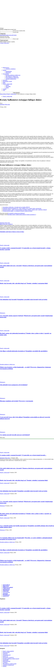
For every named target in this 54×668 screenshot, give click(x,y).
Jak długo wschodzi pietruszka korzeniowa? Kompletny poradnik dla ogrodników (24, 351)
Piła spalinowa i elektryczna (12, 76)
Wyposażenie (6, 73)
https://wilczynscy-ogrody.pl (6, 224)
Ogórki (7, 85)
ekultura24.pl (6, 596)
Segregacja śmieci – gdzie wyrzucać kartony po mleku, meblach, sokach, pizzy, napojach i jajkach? (25, 209)
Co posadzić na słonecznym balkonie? (16, 213)
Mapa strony (6, 586)
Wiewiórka (8, 86)
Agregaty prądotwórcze (11, 78)
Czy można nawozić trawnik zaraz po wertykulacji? (15, 435)
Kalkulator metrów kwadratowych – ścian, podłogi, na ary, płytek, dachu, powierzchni (22, 208)
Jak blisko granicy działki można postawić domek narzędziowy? (22, 214)
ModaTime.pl (6, 589)
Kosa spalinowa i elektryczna (12, 77)
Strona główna (3, 94)
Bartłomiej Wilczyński (5, 104)
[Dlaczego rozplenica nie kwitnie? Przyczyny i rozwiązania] (7, 397)
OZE (4, 90)
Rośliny (4, 70)
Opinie (7, 87)
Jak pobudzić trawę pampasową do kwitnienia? (14, 385)
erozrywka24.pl (6, 592)
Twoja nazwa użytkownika (19, 30)
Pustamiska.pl (6, 594)
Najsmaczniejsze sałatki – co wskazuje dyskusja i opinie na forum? (17, 211)
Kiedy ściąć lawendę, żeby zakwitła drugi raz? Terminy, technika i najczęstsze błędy (24, 283)
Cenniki (4, 89)
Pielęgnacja (8, 72)
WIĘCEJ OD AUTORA (18, 231)
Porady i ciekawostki (7, 83)
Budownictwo (6, 67)
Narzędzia (5, 80)
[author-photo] (2, 221)
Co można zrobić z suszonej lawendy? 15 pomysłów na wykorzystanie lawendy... (23, 455)
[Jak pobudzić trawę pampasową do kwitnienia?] (7, 380)
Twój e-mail (15, 38)
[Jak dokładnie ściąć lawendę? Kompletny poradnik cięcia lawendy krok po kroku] (7, 295)
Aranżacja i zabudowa (11, 68)
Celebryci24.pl (6, 588)
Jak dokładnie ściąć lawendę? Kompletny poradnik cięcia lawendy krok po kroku (23, 299)
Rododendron (9, 71)
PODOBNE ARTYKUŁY (6, 231)
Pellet (4, 82)
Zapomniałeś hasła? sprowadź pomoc (8, 35)
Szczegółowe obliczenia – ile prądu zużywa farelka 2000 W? (16, 207)
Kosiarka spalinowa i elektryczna (13, 75)
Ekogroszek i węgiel (7, 81)
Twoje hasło (15, 32)
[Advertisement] (27, 54)
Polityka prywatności (8, 587)
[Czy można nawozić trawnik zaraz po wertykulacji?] (7, 430)
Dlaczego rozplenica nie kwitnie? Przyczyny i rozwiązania (16, 401)
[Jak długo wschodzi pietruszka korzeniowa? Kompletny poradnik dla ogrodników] (7, 347)
